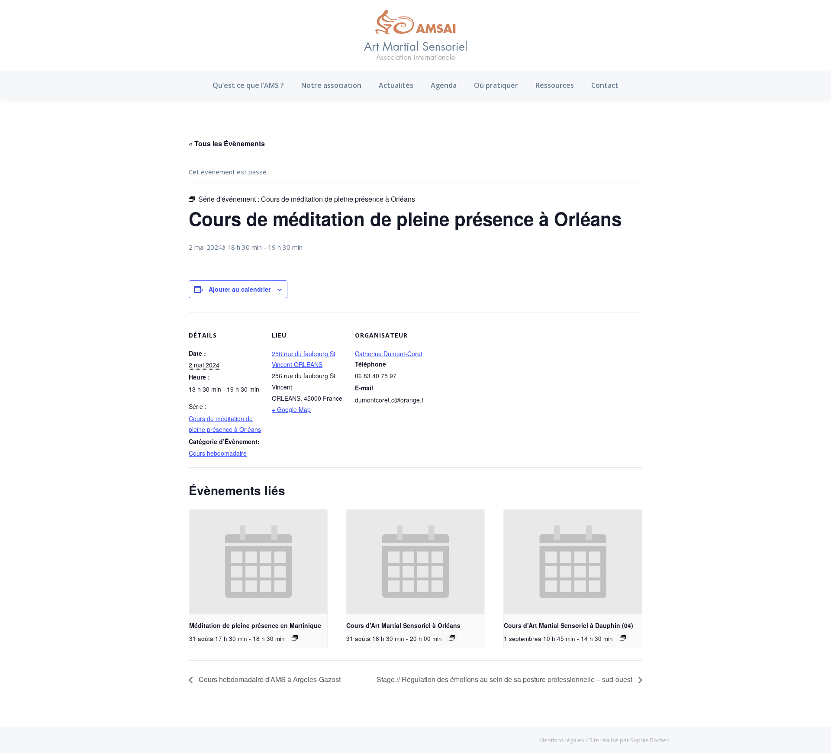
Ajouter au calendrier (240, 289)
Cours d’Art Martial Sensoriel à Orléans (403, 625)
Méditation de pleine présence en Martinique (255, 625)
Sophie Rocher (649, 740)
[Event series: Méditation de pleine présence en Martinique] (295, 637)
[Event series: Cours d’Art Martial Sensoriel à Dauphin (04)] (623, 637)
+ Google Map (291, 409)
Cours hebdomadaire (218, 453)
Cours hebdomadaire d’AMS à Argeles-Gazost (269, 679)
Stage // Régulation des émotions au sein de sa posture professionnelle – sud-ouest (505, 679)
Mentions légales (562, 740)
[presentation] (258, 562)
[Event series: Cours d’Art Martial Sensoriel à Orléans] (452, 637)
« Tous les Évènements (227, 143)
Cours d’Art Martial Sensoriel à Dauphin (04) (568, 625)
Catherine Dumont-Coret (388, 353)
